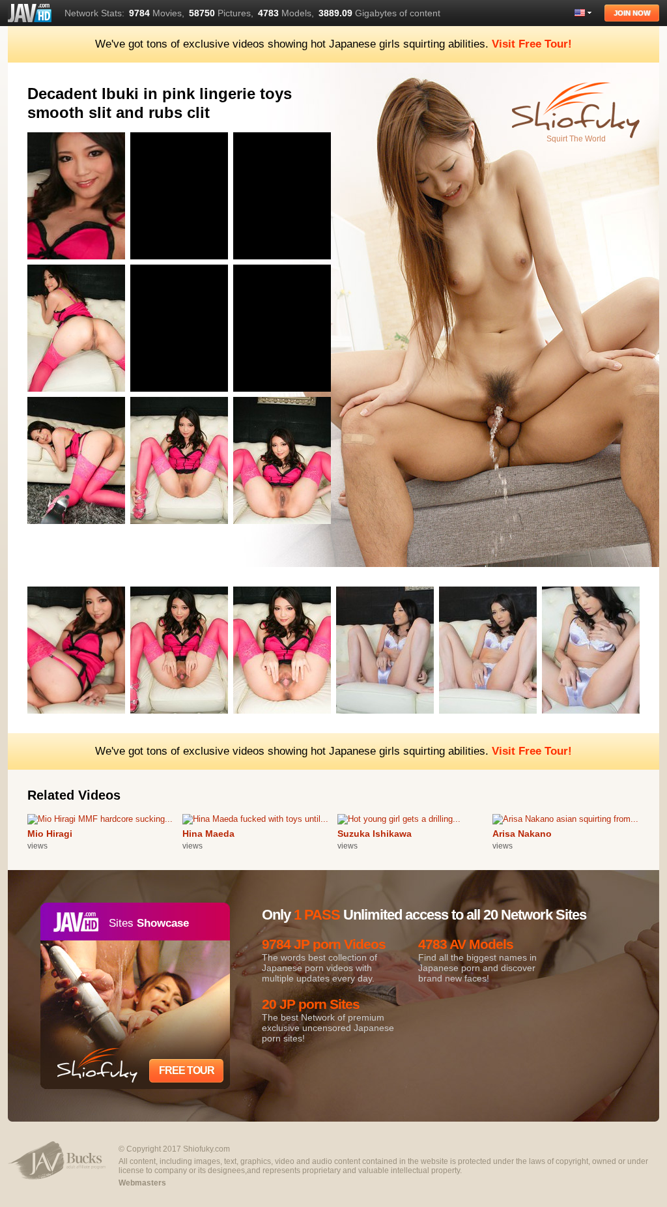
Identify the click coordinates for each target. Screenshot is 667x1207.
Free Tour (186, 1070)
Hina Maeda (208, 833)
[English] (583, 12)
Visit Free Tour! (532, 44)
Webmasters (142, 1182)
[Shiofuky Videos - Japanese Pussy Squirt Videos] (29, 13)
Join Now (632, 13)
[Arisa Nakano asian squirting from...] (565, 819)
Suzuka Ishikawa (374, 833)
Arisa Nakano (522, 833)
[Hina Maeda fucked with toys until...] (255, 819)
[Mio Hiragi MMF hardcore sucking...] (100, 819)
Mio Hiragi (49, 833)
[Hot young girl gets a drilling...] (399, 819)
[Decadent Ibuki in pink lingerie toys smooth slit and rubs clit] (78, 262)
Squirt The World (576, 138)
